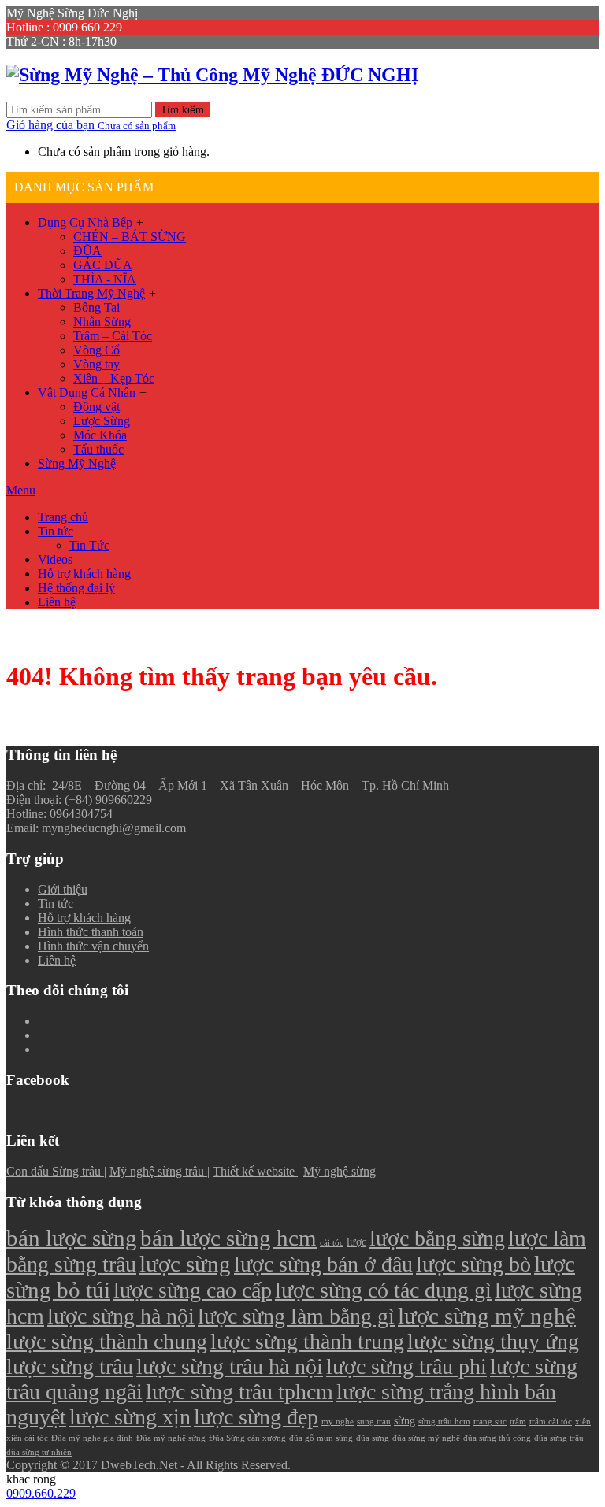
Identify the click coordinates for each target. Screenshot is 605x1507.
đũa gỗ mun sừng (321, 1438)
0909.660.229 (41, 1493)
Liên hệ (57, 602)
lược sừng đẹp (256, 1417)
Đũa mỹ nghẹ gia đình (92, 1438)
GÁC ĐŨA (102, 265)
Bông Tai (96, 307)
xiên (583, 1421)
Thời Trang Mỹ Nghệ (91, 293)
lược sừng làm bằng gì (296, 1316)
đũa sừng (372, 1438)
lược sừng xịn (130, 1417)
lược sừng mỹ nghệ (487, 1315)
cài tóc (331, 1243)
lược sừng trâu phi (406, 1366)
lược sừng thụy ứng (493, 1341)
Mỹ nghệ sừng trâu (158, 1171)
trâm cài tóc (550, 1421)
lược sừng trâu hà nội (229, 1366)
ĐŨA (87, 250)
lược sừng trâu (69, 1366)
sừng (404, 1420)
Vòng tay (96, 364)
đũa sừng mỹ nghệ (426, 1438)
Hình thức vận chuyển (93, 946)
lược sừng (185, 1263)
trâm (518, 1421)
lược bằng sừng (437, 1238)
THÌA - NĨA (104, 279)
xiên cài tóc (27, 1438)
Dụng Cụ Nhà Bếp (85, 222)
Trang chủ (63, 517)
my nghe (337, 1421)
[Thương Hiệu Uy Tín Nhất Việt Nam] (212, 75)
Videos (55, 559)
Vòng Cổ (96, 350)
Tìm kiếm (182, 110)
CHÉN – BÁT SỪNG (129, 236)
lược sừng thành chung (106, 1341)
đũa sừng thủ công (497, 1438)
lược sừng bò (473, 1264)
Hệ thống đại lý (76, 587)
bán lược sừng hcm (228, 1237)
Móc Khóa (100, 435)
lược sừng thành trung (307, 1341)
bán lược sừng (71, 1237)
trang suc (490, 1421)
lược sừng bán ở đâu (323, 1264)
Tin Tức (89, 545)
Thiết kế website (255, 1171)
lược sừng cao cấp (192, 1290)
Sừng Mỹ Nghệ (77, 463)
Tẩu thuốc (98, 449)
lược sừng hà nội (121, 1316)
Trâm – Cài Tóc (112, 335)
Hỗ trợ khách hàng (84, 573)
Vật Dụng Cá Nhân (86, 392)
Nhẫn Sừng (102, 321)
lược (356, 1241)
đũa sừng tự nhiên (39, 1452)
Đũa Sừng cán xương (247, 1438)
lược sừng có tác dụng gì (383, 1290)
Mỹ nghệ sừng (339, 1171)
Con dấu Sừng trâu (55, 1171)
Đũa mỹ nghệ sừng (171, 1438)
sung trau (374, 1421)
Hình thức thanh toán (90, 932)
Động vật (96, 406)
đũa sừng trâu (559, 1438)
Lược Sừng (101, 421)
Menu (20, 490)
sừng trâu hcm (444, 1421)
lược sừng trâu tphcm (239, 1391)
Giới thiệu (62, 889)
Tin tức (55, 531)
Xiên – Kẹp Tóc (113, 378)
